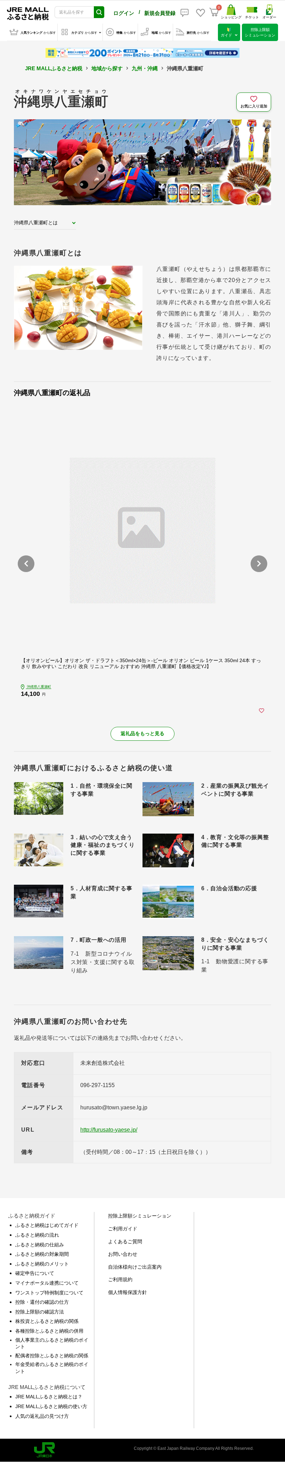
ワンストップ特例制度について (49, 1292)
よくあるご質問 (125, 1241)
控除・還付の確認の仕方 (42, 1302)
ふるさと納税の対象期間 (42, 1254)
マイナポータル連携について (47, 1283)
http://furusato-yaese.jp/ (108, 1130)
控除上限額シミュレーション (139, 1216)
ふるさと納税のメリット (42, 1264)
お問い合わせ (122, 1254)
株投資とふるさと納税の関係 (47, 1321)
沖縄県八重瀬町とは (36, 222)
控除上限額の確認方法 (39, 1312)
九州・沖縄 (145, 68)
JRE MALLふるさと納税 (53, 68)
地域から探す (107, 68)
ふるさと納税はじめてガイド (47, 1225)
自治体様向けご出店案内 (135, 1267)
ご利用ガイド (122, 1228)
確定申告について (34, 1273)
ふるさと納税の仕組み (39, 1244)
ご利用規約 (120, 1279)
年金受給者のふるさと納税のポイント (51, 1367)
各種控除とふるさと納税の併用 (49, 1331)
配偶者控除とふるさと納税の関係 (51, 1355)
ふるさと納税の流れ (37, 1235)
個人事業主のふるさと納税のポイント (51, 1343)
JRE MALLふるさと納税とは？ (48, 1396)
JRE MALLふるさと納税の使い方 (51, 1406)
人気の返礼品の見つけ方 (42, 1416)
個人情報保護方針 (127, 1292)
